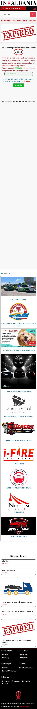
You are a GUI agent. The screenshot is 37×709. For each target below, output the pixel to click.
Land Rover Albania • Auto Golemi (18, 392)
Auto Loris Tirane (8, 570)
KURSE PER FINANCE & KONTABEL (18, 488)
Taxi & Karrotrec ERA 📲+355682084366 (17, 602)
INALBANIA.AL (24, 706)
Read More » (5, 563)
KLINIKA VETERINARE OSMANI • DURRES (19, 350)
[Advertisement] (18, 122)
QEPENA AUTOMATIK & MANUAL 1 (18, 440)
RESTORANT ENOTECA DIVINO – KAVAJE (17, 612)
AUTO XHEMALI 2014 (19, 536)
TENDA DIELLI (19, 512)
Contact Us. (26, 81)
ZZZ (10, 273)
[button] (35, 8)
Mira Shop (5, 561)
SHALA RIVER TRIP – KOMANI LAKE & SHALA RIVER (18, 325)
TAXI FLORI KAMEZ (18, 299)
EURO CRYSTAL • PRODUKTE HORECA (18, 416)
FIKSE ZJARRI (19, 464)
